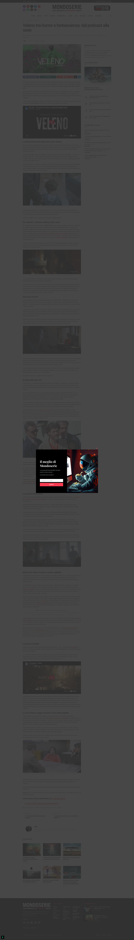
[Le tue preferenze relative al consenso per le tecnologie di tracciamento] (2, 937)
